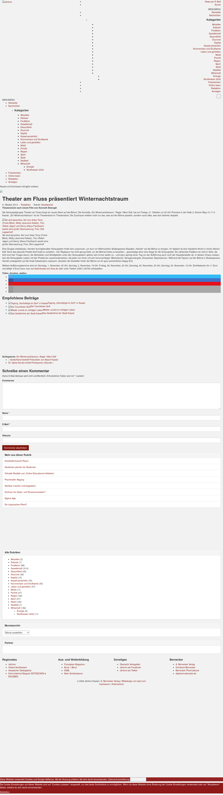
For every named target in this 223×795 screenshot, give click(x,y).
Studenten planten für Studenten (20, 467)
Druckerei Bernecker (185, 667)
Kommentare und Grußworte (207, 48)
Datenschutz (118, 684)
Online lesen (215, 85)
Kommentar (8, 380)
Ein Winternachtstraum (27, 356)
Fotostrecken (214, 82)
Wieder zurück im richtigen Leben (59, 309)
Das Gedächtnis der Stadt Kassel (58, 313)
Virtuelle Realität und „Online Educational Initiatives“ (29, 473)
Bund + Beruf (70, 667)
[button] (214, 9)
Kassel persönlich (212, 45)
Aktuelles (216, 24)
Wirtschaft (216, 72)
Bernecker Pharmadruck (187, 670)
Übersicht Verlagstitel (130, 664)
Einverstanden (138, 779)
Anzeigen (216, 91)
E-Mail (6, 424)
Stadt (218, 66)
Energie (217, 76)
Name (5, 412)
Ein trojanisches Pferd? (16, 504)
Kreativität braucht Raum (17, 460)
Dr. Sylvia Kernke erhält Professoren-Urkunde (30, 362)
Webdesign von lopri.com (134, 680)
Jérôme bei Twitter (129, 670)
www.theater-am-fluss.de (46, 268)
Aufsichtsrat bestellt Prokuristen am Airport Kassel (34, 359)
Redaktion (216, 88)
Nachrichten (215, 15)
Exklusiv (217, 27)
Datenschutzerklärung (118, 779)
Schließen (5, 791)
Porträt (217, 57)
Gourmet (216, 39)
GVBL (67, 670)
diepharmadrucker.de (186, 673)
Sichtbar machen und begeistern (20, 485)
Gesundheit (215, 36)
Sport (218, 63)
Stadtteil (217, 69)
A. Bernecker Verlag (185, 664)
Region (217, 60)
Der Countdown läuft (40, 306)
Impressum (104, 684)
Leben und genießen (211, 51)
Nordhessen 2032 (212, 79)
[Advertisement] (111, 335)
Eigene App (10, 498)
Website (6, 435)
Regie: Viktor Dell (48, 356)
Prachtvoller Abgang (14, 479)
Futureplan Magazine (74, 664)
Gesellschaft (215, 33)
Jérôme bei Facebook (130, 667)
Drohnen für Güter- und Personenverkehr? (25, 492)
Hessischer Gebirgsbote (19, 670)
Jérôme (12, 664)
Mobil (218, 54)
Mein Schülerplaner (73, 673)
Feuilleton (216, 30)
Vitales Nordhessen (17, 667)
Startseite (216, 12)
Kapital (217, 42)
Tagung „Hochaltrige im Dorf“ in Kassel (66, 302)
